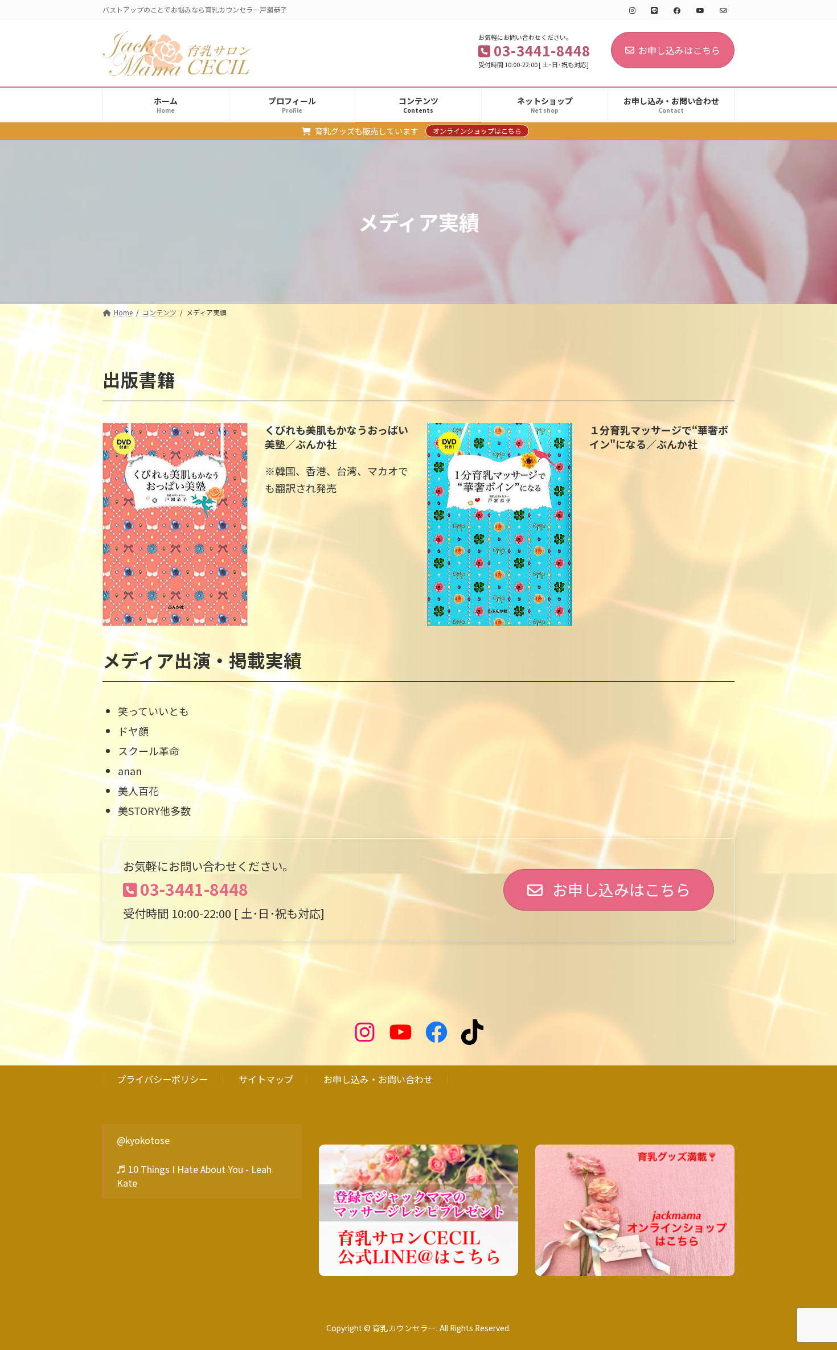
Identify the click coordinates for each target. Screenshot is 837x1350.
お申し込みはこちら (679, 50)
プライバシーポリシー (162, 1079)
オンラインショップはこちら (477, 130)
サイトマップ (266, 1079)
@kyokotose (143, 1140)
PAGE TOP (808, 1299)
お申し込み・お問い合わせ (378, 1079)
